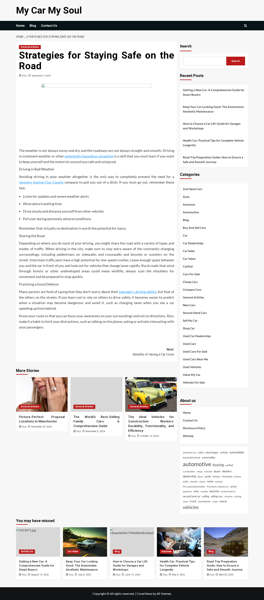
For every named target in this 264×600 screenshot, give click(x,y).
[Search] (245, 25)
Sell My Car (190, 320)
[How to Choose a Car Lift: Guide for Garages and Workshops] (132, 542)
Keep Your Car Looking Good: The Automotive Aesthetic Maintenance (213, 109)
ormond (218, 481)
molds (185, 481)
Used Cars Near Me (195, 359)
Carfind (188, 266)
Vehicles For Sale (194, 382)
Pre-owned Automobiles (194, 486)
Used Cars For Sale (195, 351)
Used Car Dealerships (197, 336)
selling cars (217, 496)
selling (205, 496)
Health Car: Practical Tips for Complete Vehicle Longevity (213, 143)
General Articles (30, 47)
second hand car (192, 496)
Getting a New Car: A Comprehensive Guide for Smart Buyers (213, 92)
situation (228, 496)
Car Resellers (189, 471)
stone (185, 501)
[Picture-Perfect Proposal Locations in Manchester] (42, 394)
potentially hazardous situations (89, 156)
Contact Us (49, 25)
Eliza (24, 75)
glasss (201, 476)
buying (218, 465)
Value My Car (191, 374)
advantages (211, 452)
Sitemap (188, 436)
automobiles (208, 457)
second (214, 491)
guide (208, 476)
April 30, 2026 (226, 574)
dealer (217, 471)
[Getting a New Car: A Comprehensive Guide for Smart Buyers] (38, 542)
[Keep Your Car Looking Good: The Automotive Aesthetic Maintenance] (85, 542)
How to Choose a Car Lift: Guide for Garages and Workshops (212, 126)
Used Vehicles (192, 367)
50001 (201, 452)
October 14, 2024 (149, 436)
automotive (197, 464)
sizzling (237, 496)
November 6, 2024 (95, 431)
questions (187, 491)
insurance (227, 476)
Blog (33, 25)
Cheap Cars (190, 282)
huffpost (217, 476)
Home (20, 25)
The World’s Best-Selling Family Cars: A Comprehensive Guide (96, 421)
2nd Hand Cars (192, 189)
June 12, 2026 (132, 574)
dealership (189, 476)
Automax (189, 204)
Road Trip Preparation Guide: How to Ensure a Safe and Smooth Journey (213, 160)
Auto (186, 196)
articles (224, 452)
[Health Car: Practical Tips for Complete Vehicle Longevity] (179, 542)
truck (193, 501)
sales (196, 491)
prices (233, 486)
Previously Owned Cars (218, 486)
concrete (208, 471)
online (210, 481)
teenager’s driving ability (137, 292)
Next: (153, 352)
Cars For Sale (191, 274)
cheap (200, 471)
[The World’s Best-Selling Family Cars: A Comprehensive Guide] (96, 394)
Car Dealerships (193, 243)
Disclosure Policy (194, 428)
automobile (237, 452)
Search (186, 46)
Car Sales (189, 251)
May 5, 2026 (178, 574)
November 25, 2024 (41, 426)
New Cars (189, 305)
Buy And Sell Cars (194, 227)
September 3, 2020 (41, 75)
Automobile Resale (191, 457)
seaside (204, 491)
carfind (229, 465)
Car (185, 235)
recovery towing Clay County (41, 182)
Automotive (191, 212)
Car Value (189, 258)
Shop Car (189, 328)
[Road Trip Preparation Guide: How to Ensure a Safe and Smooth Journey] (226, 542)
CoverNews (144, 593)
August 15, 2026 (40, 574)
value (215, 501)
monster (194, 481)
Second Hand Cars (195, 313)
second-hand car (228, 491)
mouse (202, 481)
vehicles (191, 507)
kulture (237, 476)
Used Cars (189, 343)
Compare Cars (192, 289)
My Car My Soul (49, 10)
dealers (227, 471)
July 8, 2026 (84, 574)
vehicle (223, 501)
